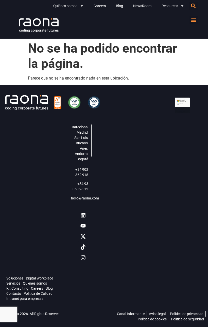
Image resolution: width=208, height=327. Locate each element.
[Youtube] (83, 225)
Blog (119, 6)
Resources (170, 6)
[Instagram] (83, 257)
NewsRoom (142, 6)
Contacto (13, 293)
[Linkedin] (83, 215)
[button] (193, 6)
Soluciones (14, 278)
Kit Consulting (17, 288)
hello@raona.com (85, 198)
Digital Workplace (39, 278)
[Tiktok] (83, 247)
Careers (100, 6)
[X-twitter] (83, 236)
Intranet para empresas (24, 299)
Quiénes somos (65, 6)
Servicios (13, 283)
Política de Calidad (38, 293)
